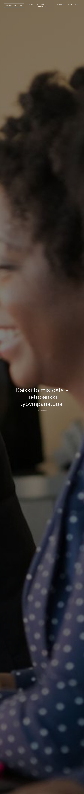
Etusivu (30, 4)
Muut (70, 4)
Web (77, 4)
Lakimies (60, 4)
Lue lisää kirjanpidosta (43, 5)
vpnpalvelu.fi (14, 5)
